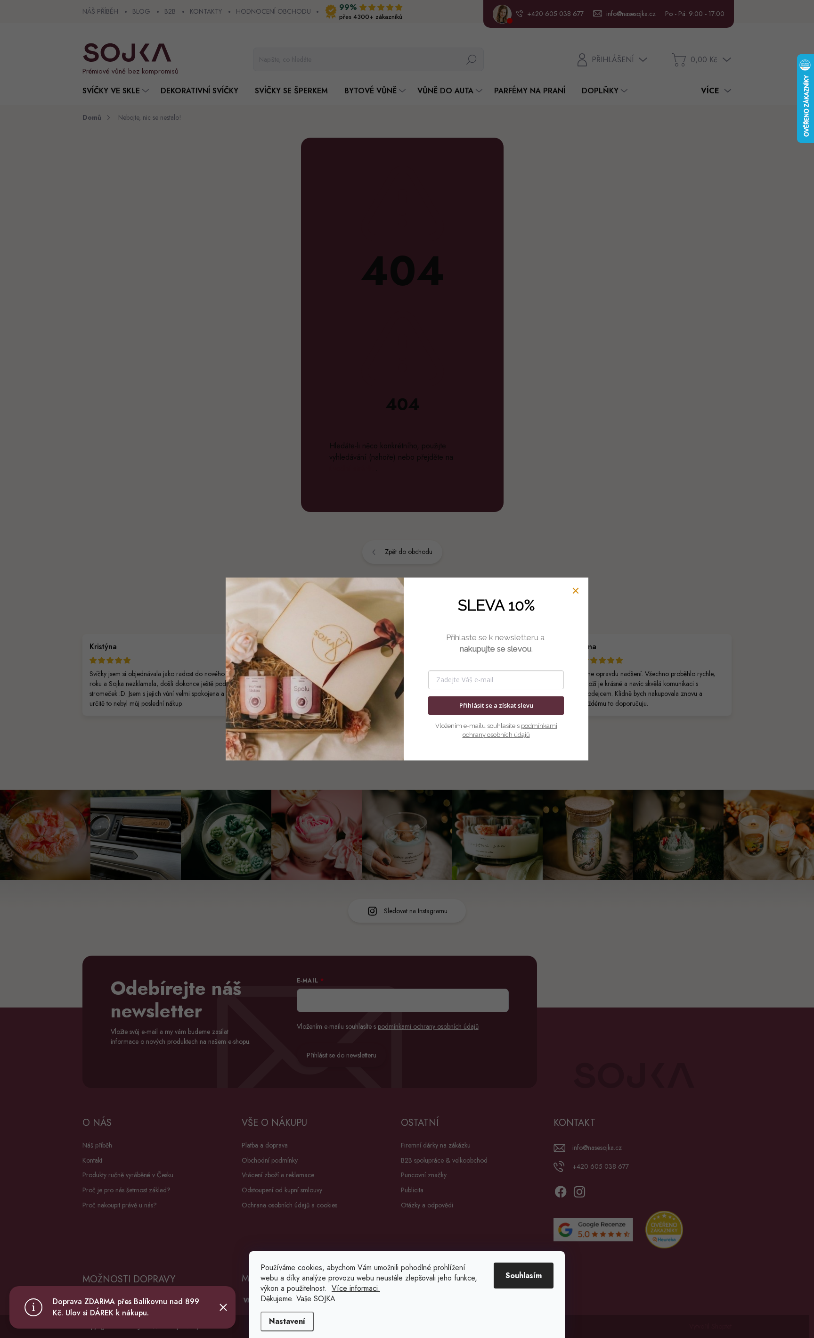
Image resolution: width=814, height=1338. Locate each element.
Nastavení (287, 1321)
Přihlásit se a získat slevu (496, 705)
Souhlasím (523, 1275)
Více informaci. (356, 1288)
